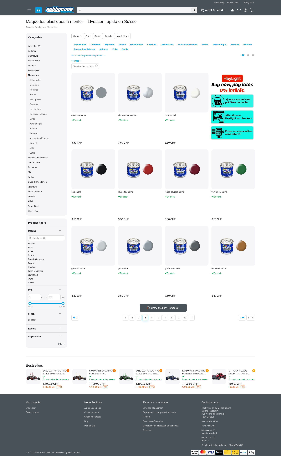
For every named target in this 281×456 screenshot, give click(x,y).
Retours (146, 416)
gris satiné (123, 268)
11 (191, 317)
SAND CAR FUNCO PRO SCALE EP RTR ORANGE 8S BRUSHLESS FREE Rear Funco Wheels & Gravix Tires (101, 372)
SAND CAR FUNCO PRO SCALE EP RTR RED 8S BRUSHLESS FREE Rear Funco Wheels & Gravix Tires (54, 372)
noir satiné (76, 192)
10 (185, 317)
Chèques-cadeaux (92, 416)
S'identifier (31, 407)
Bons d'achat (233, 2)
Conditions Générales (153, 421)
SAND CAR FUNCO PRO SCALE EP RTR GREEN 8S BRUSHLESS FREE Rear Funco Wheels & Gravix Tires (147, 372)
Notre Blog (219, 2)
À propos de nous (92, 407)
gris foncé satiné (172, 268)
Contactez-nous (91, 412)
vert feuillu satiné (219, 192)
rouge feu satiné (125, 192)
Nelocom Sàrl (74, 452)
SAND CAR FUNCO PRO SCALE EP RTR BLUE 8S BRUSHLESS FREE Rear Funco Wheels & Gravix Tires (194, 372)
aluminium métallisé (127, 115)
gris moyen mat (78, 115)
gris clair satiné (78, 268)
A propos (147, 430)
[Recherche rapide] (96, 66)
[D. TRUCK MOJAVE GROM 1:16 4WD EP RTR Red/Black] (219, 376)
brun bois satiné (218, 268)
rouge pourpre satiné (174, 192)
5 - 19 (251, 317)
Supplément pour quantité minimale (159, 412)
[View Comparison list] (232, 10)
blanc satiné (170, 115)
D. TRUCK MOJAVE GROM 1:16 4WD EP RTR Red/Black (238, 372)
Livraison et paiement (153, 407)
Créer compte (32, 412)
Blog (86, 421)
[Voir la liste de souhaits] (239, 10)
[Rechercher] (194, 10)
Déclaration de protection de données (160, 425)
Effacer (61, 344)
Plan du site (89, 425)
